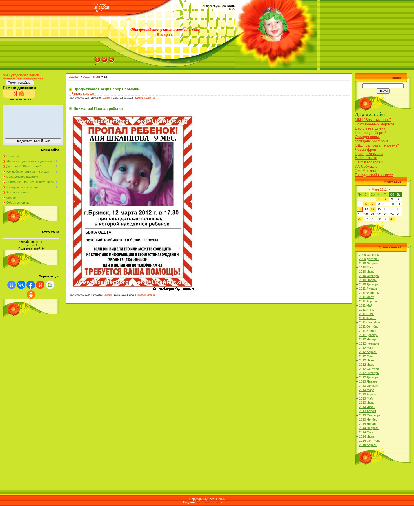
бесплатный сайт (208, 502)
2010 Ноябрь (368, 280)
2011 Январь (368, 288)
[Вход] (111, 58)
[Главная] (97, 58)
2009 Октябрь (369, 254)
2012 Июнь (367, 360)
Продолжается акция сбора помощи (106, 89)
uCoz (227, 502)
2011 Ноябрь (368, 330)
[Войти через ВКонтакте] (21, 285)
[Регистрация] (104, 58)
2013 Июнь (367, 402)
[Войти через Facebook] (30, 285)
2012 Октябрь (369, 373)
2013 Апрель (368, 394)
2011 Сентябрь (369, 322)
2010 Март (366, 267)
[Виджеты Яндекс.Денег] (33, 120)
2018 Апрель (368, 445)
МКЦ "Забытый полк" (373, 120)
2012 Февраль (369, 343)
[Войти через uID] (11, 285)
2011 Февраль (369, 292)
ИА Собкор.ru (366, 166)
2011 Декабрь (368, 335)
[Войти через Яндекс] (40, 285)
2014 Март (366, 432)
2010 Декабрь (369, 284)
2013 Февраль (369, 385)
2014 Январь (368, 423)
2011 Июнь (366, 309)
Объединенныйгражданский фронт (371, 139)
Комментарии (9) (146, 294)
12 (359, 209)
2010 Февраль (369, 263)
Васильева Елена (370, 128)
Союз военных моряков (375, 124)
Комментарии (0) (145, 97)
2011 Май (365, 305)
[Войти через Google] (50, 284)
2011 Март (366, 297)
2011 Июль (366, 314)
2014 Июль (367, 436)
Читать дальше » (84, 93)
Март (96, 76)
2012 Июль (367, 364)
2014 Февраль (369, 428)
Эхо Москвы (365, 170)
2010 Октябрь (369, 276)
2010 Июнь (367, 271)
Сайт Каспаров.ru (369, 162)
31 (392, 219)
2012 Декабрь (369, 377)
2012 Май (366, 356)
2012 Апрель (368, 352)
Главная (73, 76)
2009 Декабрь (369, 259)
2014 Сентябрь (369, 440)
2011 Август (367, 318)
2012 (86, 76)
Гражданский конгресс (374, 175)
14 (372, 209)
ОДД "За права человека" (377, 145)
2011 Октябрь (369, 326)
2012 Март (366, 347)
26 (359, 219)
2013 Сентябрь (369, 415)
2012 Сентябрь (369, 368)
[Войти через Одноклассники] (31, 294)
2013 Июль (367, 407)
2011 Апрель (368, 301)
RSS (232, 9)
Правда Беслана (369, 154)
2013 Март (366, 390)
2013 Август (367, 411)
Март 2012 (379, 189)
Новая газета (366, 158)
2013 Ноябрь (368, 419)
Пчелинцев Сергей (370, 132)
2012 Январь (368, 339)
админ (106, 97)
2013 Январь (368, 381)
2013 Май (366, 398)
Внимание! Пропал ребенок (99, 108)
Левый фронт (366, 149)
